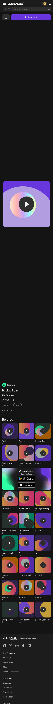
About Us (7, 658)
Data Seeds (8, 697)
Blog (5, 667)
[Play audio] (26, 204)
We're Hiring (8, 662)
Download (32, 17)
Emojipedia (8, 683)
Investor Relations (11, 672)
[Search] (49, 9)
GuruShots (7, 687)
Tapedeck (7, 692)
